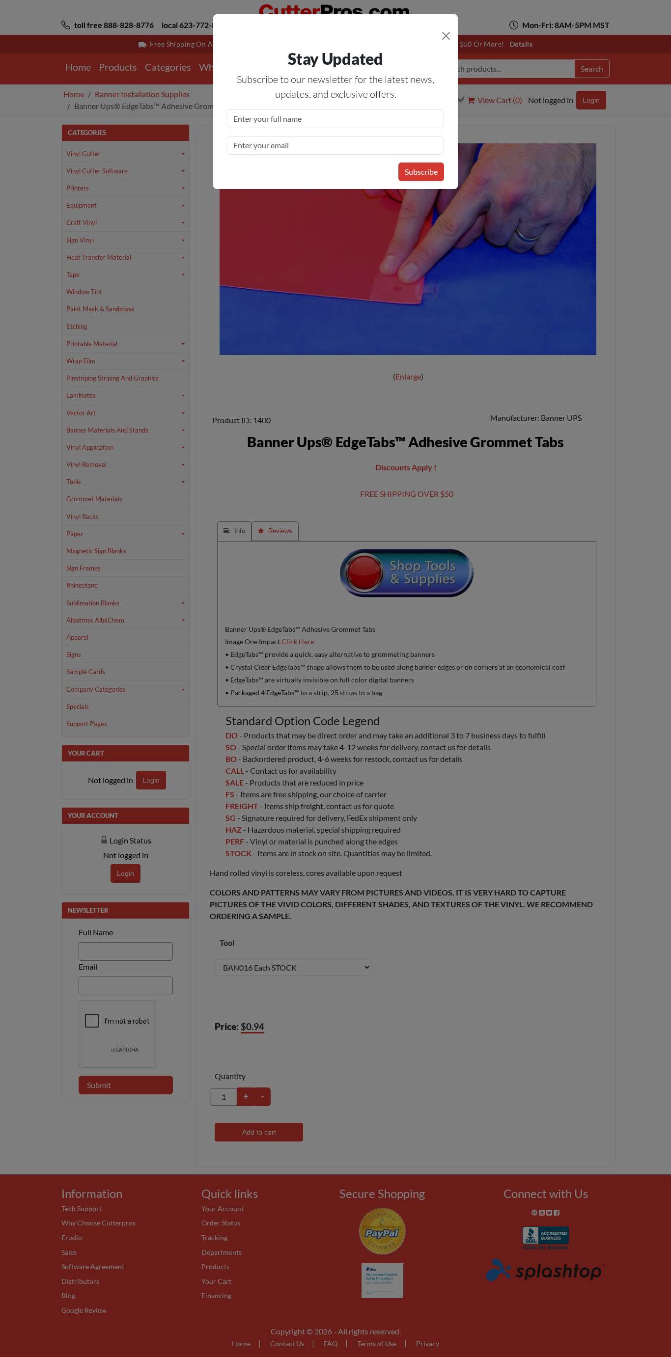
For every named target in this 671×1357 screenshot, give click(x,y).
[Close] (446, 36)
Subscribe (421, 171)
